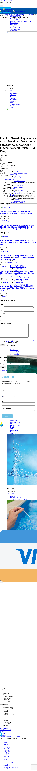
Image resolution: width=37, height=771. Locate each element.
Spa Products (10, 347)
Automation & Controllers (17, 202)
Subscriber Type (7, 408)
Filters (12, 179)
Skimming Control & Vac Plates (22, 278)
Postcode (3, 317)
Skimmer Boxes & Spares (21, 279)
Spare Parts (7, 14)
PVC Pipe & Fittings (19, 268)
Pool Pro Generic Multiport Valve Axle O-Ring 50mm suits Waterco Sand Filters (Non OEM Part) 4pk (18, 242)
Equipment (10, 167)
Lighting (12, 427)
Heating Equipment (15, 425)
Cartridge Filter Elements (26, 14)
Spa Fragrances (14, 351)
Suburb (2, 313)
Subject (2, 320)
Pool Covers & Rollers (20, 190)
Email (2, 307)
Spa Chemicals (14, 350)
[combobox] (4, 396)
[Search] (1, 6)
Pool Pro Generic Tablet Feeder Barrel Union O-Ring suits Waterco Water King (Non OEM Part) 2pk (17, 273)
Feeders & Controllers (20, 178)
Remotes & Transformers (20, 201)
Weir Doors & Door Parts (21, 284)
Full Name (5, 387)
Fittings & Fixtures (12, 262)
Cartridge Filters (14, 14)
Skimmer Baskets (18, 282)
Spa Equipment (14, 354)
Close (1, 739)
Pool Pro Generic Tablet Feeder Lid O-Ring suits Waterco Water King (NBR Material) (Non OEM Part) (17, 288)
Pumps (12, 170)
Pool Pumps (17, 171)
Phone (2, 310)
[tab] (20, 179)
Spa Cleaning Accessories (17, 353)
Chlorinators (13, 174)
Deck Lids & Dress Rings (21, 281)
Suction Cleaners (18, 185)
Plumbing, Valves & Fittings (18, 267)
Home (2, 14)
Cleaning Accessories (16, 424)
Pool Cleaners (14, 184)
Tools (15, 274)
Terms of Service (10, 341)
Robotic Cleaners (18, 187)
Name (2, 304)
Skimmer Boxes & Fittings (17, 276)
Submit (7, 416)
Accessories (10, 12)
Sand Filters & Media (19, 181)
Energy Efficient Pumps (20, 173)
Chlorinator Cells (15, 422)
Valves (15, 270)
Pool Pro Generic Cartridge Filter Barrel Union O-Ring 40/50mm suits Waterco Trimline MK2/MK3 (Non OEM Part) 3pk (18, 257)
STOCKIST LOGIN (5, 8)
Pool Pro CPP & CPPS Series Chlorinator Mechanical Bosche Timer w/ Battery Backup (16, 212)
